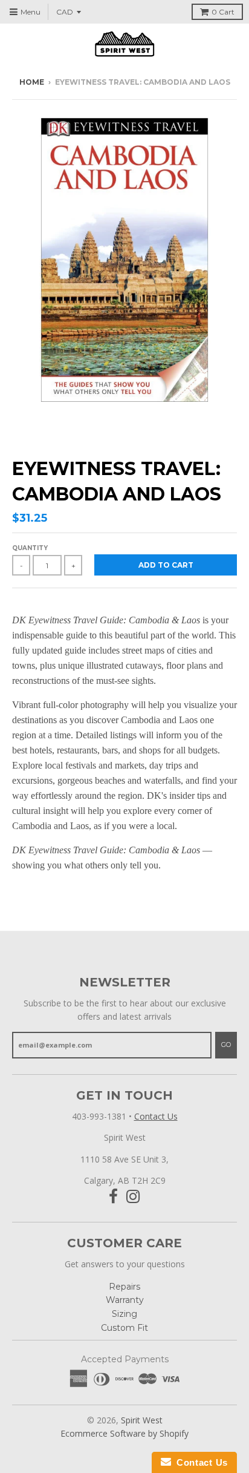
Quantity (30, 548)
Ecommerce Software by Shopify (124, 1433)
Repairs (124, 1286)
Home (31, 82)
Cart (223, 11)
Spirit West (142, 1420)
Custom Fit (124, 1327)
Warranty (125, 1299)
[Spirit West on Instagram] (133, 1197)
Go (226, 1044)
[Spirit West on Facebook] (113, 1197)
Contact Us (156, 1116)
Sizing (124, 1313)
